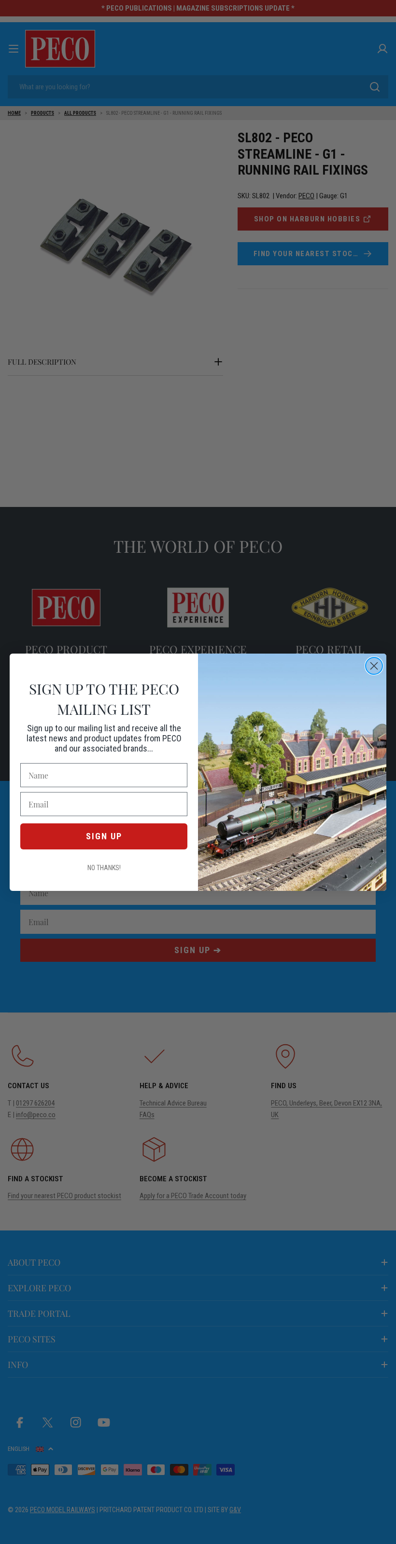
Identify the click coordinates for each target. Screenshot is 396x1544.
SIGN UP (104, 836)
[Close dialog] (374, 665)
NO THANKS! (104, 868)
